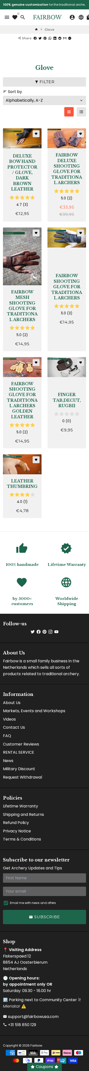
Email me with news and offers (33, 903)
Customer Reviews (21, 744)
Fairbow (36, 1045)
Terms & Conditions (22, 839)
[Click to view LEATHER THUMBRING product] (22, 464)
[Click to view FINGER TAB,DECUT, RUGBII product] (66, 367)
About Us (12, 703)
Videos (9, 719)
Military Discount (19, 769)
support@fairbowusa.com (31, 1016)
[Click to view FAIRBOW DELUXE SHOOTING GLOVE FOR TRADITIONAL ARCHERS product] (66, 138)
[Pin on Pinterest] (45, 38)
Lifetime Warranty (20, 806)
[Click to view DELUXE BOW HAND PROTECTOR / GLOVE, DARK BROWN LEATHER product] (22, 138)
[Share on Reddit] (59, 38)
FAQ (7, 736)
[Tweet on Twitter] (40, 38)
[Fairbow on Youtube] (56, 632)
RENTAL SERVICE (18, 752)
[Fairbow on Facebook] (39, 632)
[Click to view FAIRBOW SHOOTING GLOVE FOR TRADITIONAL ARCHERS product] (66, 238)
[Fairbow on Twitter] (33, 632)
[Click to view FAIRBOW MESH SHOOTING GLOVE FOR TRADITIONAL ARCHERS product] (22, 256)
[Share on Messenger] (69, 38)
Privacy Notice (17, 831)
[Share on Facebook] (35, 38)
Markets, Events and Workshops (34, 711)
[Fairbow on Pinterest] (44, 632)
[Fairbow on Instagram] (50, 632)
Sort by (12, 92)
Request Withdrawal (22, 777)
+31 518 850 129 (19, 1025)
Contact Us (14, 727)
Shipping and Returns (23, 814)
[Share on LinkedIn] (54, 38)
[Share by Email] (64, 38)
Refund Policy (16, 822)
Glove (49, 29)
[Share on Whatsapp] (49, 38)
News (8, 761)
